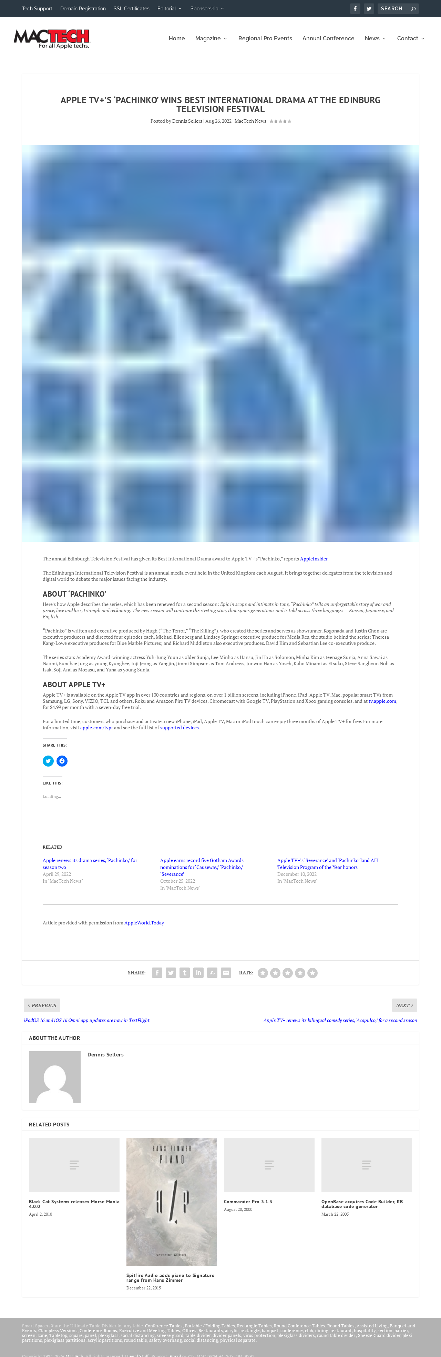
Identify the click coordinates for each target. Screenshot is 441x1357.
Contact (407, 39)
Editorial (166, 8)
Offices (189, 1330)
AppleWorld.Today (144, 922)
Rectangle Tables (254, 1326)
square (76, 1335)
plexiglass (108, 1335)
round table (135, 1340)
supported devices (179, 727)
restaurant (341, 1330)
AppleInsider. (314, 558)
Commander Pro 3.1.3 (248, 1201)
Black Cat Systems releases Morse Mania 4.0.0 (74, 1203)
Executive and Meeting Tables (149, 1330)
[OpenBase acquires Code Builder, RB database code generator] (366, 1165)
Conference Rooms (98, 1330)
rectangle (250, 1330)
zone (42, 1335)
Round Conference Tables (299, 1326)
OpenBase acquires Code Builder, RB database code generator (362, 1203)
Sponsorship (204, 8)
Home (177, 39)
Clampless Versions (58, 1330)
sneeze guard (170, 1335)
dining (321, 1330)
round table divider (336, 1335)
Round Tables (341, 1326)
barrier (401, 1330)
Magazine (208, 39)
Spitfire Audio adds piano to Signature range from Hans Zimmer (170, 1277)
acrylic (231, 1330)
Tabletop (58, 1335)
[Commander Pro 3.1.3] (269, 1165)
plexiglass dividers (296, 1335)
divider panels (227, 1335)
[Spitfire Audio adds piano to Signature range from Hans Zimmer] (171, 1202)
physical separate (238, 1340)
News (372, 39)
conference (291, 1330)
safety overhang (165, 1340)
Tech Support (37, 8)
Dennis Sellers (187, 121)
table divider (198, 1335)
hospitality (365, 1330)
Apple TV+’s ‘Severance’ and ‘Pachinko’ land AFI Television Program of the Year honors (328, 863)
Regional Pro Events (265, 39)
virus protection (259, 1335)
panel (90, 1335)
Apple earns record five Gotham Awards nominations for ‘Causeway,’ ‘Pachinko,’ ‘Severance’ (202, 867)
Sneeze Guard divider (379, 1335)
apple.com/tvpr (96, 727)
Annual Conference (328, 39)
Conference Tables (164, 1326)
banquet (270, 1330)
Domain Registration (83, 8)
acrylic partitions (105, 1340)
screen (28, 1335)
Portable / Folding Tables (210, 1326)
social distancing (138, 1335)
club (309, 1330)
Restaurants (210, 1330)
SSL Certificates (132, 8)
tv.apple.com (382, 701)
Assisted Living (372, 1326)
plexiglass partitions (64, 1340)
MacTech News (250, 121)
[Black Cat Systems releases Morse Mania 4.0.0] (74, 1165)
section (385, 1330)
